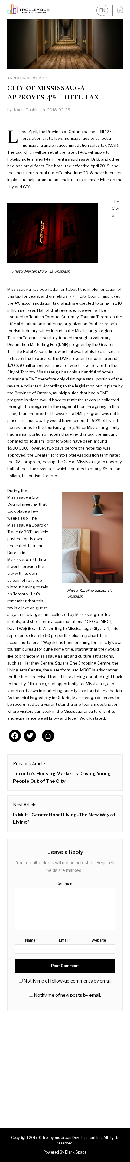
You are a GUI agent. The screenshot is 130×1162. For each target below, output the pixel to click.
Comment (65, 884)
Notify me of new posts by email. (67, 995)
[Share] (48, 737)
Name (31, 940)
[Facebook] (14, 737)
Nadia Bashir (26, 109)
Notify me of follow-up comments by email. (68, 981)
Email (65, 940)
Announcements (27, 78)
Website (98, 940)
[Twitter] (29, 737)
